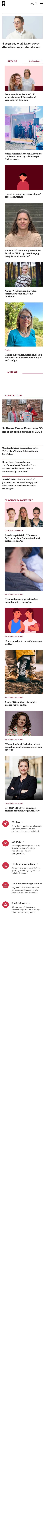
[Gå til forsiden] (3, 3)
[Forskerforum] (5, 904)
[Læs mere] (24, 78)
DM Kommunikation (23, 863)
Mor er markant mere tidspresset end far (23, 642)
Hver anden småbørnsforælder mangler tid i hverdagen (22, 600)
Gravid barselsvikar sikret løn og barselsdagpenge (23, 195)
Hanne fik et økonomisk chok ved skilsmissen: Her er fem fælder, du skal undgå (23, 357)
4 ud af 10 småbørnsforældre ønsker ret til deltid (21, 703)
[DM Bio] (5, 823)
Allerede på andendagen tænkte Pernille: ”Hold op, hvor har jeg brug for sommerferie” (23, 253)
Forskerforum (19, 903)
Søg (32, 3)
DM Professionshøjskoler (25, 883)
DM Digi (16, 841)
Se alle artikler (34, 61)
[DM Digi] (5, 843)
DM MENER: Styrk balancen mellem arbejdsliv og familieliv (22, 809)
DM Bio (16, 822)
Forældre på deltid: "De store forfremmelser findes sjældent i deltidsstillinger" (22, 538)
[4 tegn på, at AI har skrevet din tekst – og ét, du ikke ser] (22, 27)
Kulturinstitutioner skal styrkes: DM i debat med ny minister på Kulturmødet (23, 156)
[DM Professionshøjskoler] (5, 885)
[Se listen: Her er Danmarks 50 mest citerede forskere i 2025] (22, 410)
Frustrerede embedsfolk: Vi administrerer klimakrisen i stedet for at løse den (20, 97)
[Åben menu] (41, 3)
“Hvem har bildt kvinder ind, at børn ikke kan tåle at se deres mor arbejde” (23, 747)
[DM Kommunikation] (5, 865)
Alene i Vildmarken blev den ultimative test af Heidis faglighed (20, 294)
